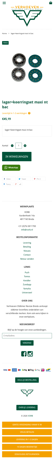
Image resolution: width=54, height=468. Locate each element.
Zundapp (27, 284)
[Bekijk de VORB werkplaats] (27, 399)
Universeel (27, 292)
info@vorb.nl (27, 229)
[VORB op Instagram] (30, 355)
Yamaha (27, 288)
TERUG (5, 43)
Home (4, 33)
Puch (27, 272)
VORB (30, 416)
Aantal (5, 145)
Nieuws (27, 251)
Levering (27, 243)
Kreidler (27, 280)
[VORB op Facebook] (23, 355)
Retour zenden (27, 259)
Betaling (27, 246)
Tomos (27, 276)
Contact (27, 255)
